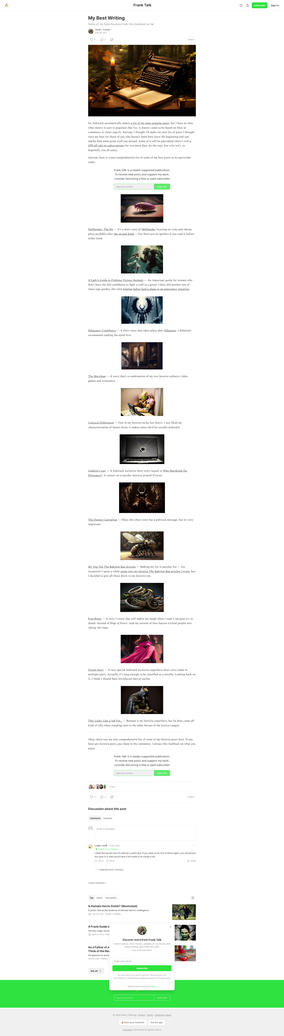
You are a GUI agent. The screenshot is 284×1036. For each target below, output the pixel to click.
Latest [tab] (99, 897)
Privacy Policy (164, 978)
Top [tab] (91, 897)
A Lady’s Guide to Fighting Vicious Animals (115, 280)
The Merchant (97, 376)
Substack (127, 1029)
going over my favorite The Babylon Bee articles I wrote (155, 571)
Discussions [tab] (110, 897)
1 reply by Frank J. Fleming (110, 869)
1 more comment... (97, 883)
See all (94, 970)
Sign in (275, 5)
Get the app (157, 1022)
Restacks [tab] (107, 818)
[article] (142, 912)
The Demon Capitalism (102, 520)
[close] (170, 926)
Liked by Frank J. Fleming (107, 849)
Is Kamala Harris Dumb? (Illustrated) (112, 906)
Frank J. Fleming (102, 30)
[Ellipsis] (194, 845)
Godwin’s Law (97, 471)
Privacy (141, 1015)
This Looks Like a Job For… (105, 721)
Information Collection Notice (141, 978)
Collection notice (163, 1015)
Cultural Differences (101, 423)
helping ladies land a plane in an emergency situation (156, 289)
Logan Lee (100, 845)
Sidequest (170, 330)
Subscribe (259, 5)
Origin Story (96, 670)
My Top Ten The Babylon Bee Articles (112, 567)
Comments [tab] (95, 818)
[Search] (241, 5)
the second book (124, 234)
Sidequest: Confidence (102, 330)
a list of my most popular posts (150, 123)
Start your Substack (134, 1022)
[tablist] (101, 818)
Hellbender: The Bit (100, 229)
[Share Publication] (248, 5)
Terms (150, 1015)
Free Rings (94, 619)
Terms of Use (156, 975)
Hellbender (149, 229)
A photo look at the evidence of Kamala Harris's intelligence (118, 910)
